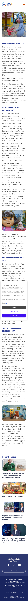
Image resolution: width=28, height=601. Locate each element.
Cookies (21, 592)
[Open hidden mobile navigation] (24, 5)
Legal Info (6, 592)
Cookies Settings (14, 596)
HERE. (6, 303)
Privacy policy (13, 592)
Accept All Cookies (14, 315)
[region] (14, 300)
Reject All (14, 307)
